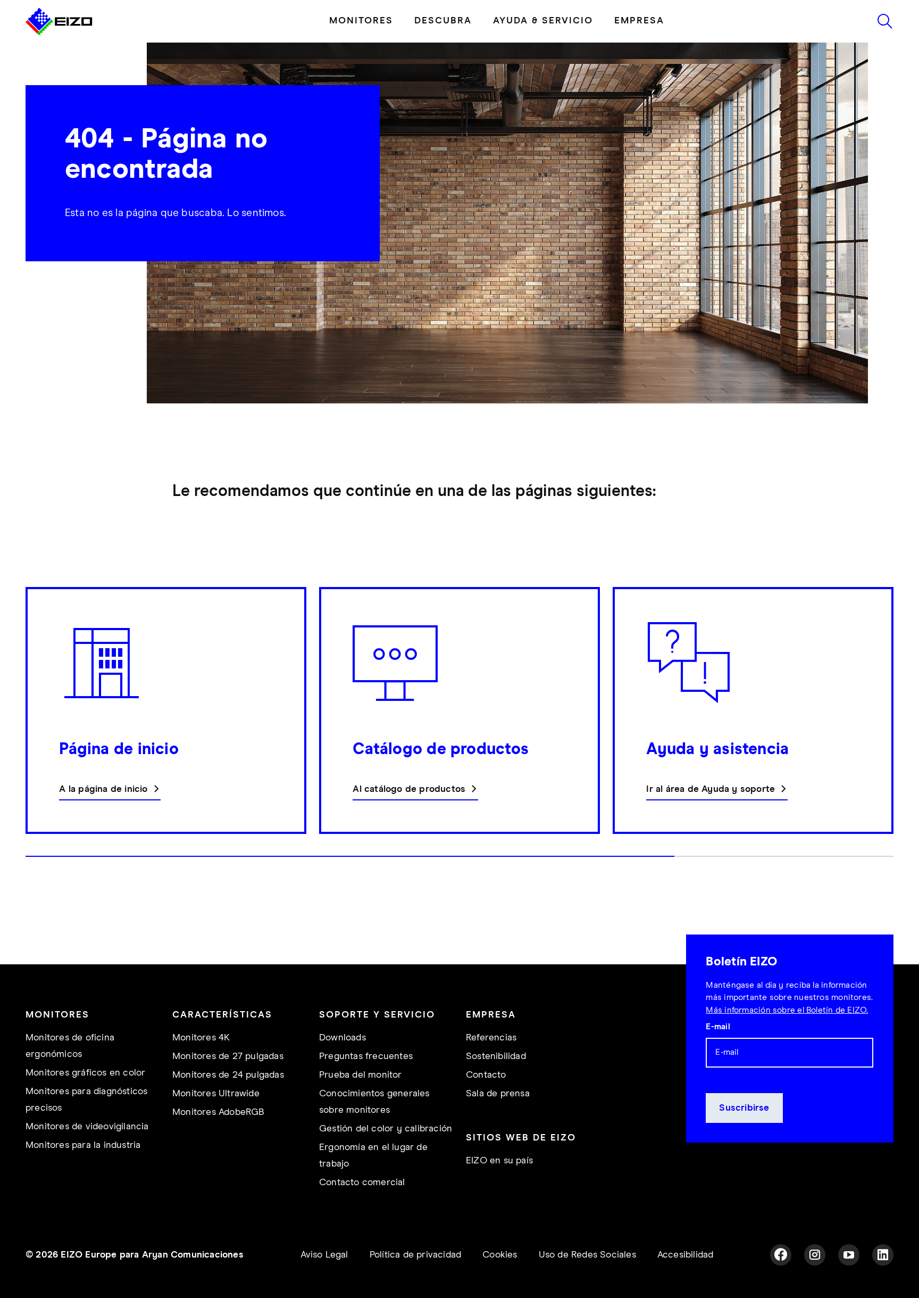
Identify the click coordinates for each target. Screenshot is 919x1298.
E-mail (718, 1027)
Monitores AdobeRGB (218, 1112)
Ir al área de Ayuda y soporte (710, 789)
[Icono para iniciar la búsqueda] (884, 21)
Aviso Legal (324, 1255)
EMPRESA (639, 21)
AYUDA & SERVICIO (543, 21)
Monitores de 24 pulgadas (228, 1075)
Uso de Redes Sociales (587, 1255)
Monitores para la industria (83, 1145)
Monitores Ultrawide (216, 1093)
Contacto (486, 1075)
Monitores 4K (201, 1038)
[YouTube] (848, 1255)
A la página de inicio (103, 789)
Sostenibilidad (496, 1056)
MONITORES (361, 21)
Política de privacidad (415, 1255)
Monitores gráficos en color (85, 1073)
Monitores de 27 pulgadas (227, 1056)
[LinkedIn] (882, 1255)
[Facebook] (780, 1255)
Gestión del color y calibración (385, 1129)
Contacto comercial (362, 1182)
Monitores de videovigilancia (87, 1126)
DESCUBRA (443, 21)
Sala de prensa (498, 1093)
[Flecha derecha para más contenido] (890, 727)
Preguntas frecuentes (366, 1056)
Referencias (491, 1038)
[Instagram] (814, 1255)
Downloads (342, 1038)
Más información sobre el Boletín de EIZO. (787, 1010)
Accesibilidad (685, 1255)
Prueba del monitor (360, 1075)
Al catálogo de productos (409, 789)
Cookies (499, 1255)
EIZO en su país (499, 1160)
